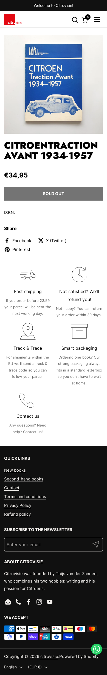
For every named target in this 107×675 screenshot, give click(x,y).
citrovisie (49, 656)
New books (15, 470)
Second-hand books (23, 479)
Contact (11, 487)
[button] (74, 19)
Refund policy (17, 514)
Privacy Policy (17, 505)
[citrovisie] (13, 19)
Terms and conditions (25, 496)
